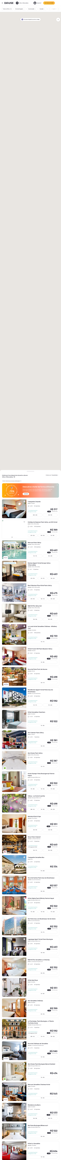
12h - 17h (43, 598)
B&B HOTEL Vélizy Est (30, 613)
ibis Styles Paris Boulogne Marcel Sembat (30, 1071)
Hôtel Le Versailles (30, 1150)
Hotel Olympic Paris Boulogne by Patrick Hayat (30, 781)
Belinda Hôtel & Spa (30, 823)
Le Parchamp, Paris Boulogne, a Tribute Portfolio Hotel (30, 1029)
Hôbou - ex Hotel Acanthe (30, 803)
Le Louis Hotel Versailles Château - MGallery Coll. (30, 634)
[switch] (55, 9)
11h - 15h (42, 789)
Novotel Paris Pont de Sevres (30, 676)
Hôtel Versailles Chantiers (30, 719)
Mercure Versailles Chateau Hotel (30, 1091)
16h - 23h (50, 556)
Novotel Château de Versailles (30, 1050)
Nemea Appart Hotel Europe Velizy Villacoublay (30, 571)
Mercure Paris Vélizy (30, 549)
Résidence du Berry (30, 1112)
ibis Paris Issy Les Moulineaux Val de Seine (30, 926)
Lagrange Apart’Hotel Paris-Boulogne (30, 946)
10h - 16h (43, 535)
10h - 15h (50, 515)
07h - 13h (33, 578)
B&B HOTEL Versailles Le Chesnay (30, 967)
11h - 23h (33, 789)
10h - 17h (43, 682)
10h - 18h (43, 952)
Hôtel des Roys (30, 987)
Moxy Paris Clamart (30, 844)
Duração (42, 9)
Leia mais (26, 493)
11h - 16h (42, 809)
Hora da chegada (19, 9)
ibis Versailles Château (30, 1007)
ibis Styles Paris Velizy (30, 760)
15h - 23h (50, 850)
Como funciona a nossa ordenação (11, 481)
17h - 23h (50, 705)
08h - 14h (33, 809)
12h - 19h (50, 829)
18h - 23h (50, 619)
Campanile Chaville (30, 508)
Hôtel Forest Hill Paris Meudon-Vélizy (30, 656)
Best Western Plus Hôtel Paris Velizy (30, 592)
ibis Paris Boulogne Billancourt (30, 1131)
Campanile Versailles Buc (30, 864)
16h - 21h (53, 578)
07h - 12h (33, 535)
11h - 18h (42, 662)
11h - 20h (43, 870)
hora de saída (31, 9)
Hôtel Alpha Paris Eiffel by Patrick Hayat (30, 905)
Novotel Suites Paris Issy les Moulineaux (30, 885)
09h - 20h (35, 515)
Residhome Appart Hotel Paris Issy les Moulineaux (30, 698)
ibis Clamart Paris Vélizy (30, 739)
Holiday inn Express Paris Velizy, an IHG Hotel (30, 529)
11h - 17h (35, 556)
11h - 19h (52, 535)
